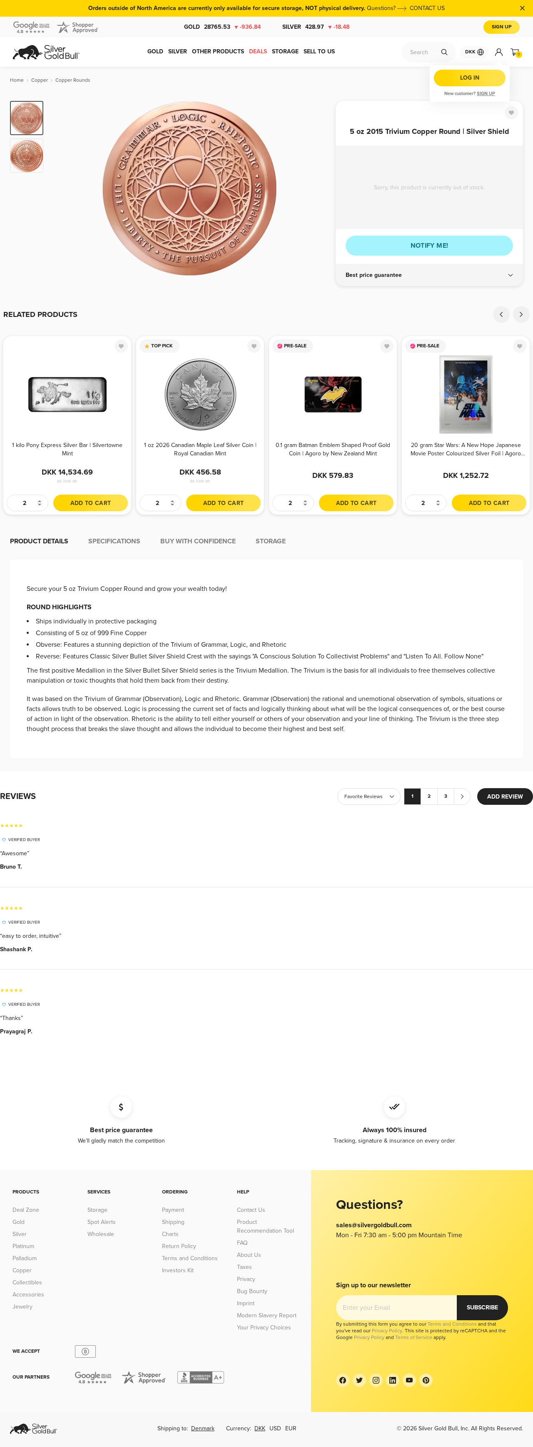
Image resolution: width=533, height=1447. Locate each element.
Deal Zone (25, 1209)
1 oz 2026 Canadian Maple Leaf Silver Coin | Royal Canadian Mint (200, 449)
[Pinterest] (426, 1380)
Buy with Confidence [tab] (198, 541)
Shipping (173, 1222)
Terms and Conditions (190, 1258)
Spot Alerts (101, 1222)
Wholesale (100, 1234)
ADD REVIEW (505, 796)
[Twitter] (359, 1380)
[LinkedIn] (392, 1380)
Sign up (486, 93)
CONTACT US (427, 8)
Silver (315, 26)
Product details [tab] (39, 541)
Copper (22, 1270)
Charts (170, 1234)
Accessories (28, 1294)
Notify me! (429, 245)
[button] (429, 275)
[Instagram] (376, 1380)
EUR (290, 1428)
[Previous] (62, 188)
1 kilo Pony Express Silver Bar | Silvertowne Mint (67, 449)
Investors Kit (178, 1270)
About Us (249, 1255)
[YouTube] (409, 1380)
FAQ (242, 1242)
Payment (173, 1209)
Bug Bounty (252, 1291)
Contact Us (251, 1209)
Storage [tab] (271, 541)
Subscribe (482, 1307)
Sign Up (501, 27)
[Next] (316, 188)
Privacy (246, 1279)
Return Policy (179, 1246)
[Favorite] (511, 112)
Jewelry (22, 1306)
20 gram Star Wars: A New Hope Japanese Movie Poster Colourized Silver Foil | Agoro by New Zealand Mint (466, 449)
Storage (97, 1209)
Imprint (245, 1303)
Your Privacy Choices (264, 1327)
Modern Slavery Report (266, 1315)
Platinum (23, 1246)
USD (275, 1428)
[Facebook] (342, 1380)
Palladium (24, 1258)
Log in (469, 77)
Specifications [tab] (114, 541)
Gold (222, 26)
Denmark (202, 1428)
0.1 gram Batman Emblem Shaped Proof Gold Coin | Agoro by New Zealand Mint (333, 449)
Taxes (244, 1267)
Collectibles (27, 1282)
